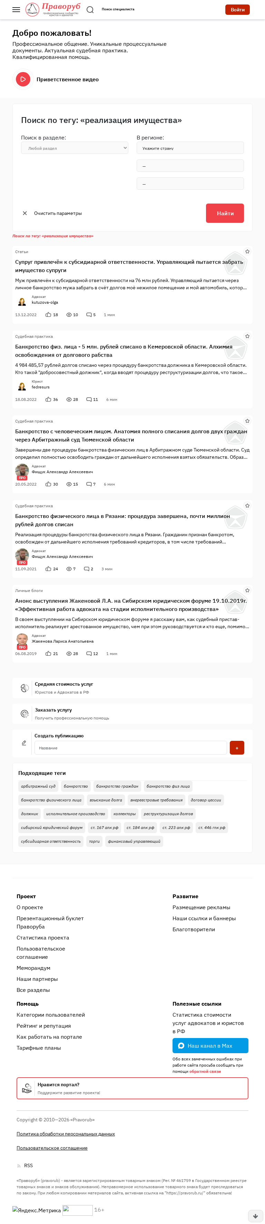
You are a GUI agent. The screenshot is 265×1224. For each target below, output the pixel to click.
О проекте (30, 907)
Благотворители (194, 929)
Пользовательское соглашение (41, 952)
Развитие (185, 896)
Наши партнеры (37, 978)
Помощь (28, 1003)
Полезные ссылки (197, 1003)
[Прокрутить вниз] (255, 1216)
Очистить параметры (58, 213)
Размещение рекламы (201, 907)
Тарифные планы (39, 1047)
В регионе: (150, 137)
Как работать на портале (49, 1036)
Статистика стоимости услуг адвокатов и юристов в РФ (208, 1023)
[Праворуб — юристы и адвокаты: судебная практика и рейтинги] (53, 10)
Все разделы (33, 989)
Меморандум (33, 967)
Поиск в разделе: (43, 137)
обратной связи (205, 1071)
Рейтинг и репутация (44, 1025)
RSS (28, 1165)
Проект (26, 896)
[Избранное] (247, 251)
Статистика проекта (43, 937)
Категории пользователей (51, 1014)
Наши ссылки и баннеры (204, 918)
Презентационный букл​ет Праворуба (50, 922)
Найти (225, 213)
